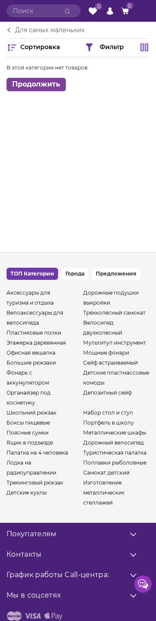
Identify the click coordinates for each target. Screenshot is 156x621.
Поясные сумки (27, 432)
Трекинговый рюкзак (34, 482)
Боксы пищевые (28, 422)
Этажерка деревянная (36, 342)
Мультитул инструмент (114, 342)
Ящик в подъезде (29, 442)
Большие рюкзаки (31, 362)
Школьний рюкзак (31, 412)
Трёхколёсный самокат (114, 312)
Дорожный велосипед (113, 442)
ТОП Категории (32, 273)
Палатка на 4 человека (37, 452)
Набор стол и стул (108, 412)
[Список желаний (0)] (92, 11)
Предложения (116, 273)
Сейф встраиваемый (110, 362)
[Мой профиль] (110, 10)
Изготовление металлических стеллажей (103, 492)
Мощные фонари (106, 352)
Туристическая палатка (114, 452)
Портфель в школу (108, 422)
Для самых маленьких (49, 30)
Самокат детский (106, 472)
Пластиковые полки (33, 332)
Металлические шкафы (114, 432)
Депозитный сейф (107, 392)
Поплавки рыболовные (114, 462)
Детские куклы (26, 492)
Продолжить (36, 84)
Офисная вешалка (30, 352)
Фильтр (112, 46)
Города (74, 273)
